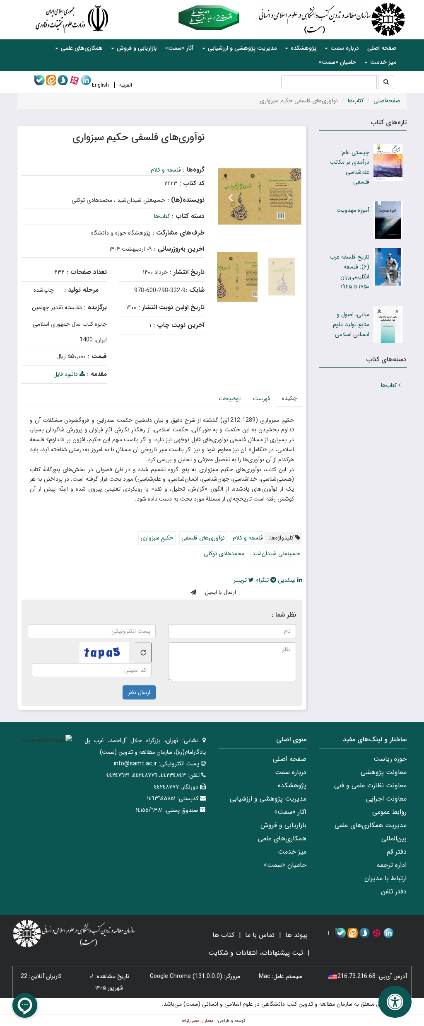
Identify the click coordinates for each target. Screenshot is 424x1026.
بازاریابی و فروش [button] (136, 48)
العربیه (125, 85)
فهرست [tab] (261, 398)
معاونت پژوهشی (384, 772)
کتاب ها (223, 935)
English (100, 85)
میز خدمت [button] (382, 62)
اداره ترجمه (392, 865)
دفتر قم (397, 852)
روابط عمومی (389, 812)
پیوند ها (296, 935)
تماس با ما (260, 935)
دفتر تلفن (394, 891)
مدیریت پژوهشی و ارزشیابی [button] (241, 48)
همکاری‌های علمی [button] (81, 48)
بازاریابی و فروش (283, 825)
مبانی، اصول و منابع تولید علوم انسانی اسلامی (351, 324)
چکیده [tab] (289, 398)
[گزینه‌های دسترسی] (395, 1002)
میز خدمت (292, 852)
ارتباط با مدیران (385, 878)
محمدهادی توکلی (224, 553)
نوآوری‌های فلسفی (203, 537)
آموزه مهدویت (353, 210)
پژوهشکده (292, 785)
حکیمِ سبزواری (156, 537)
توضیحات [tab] (230, 398)
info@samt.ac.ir (135, 763)
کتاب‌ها (356, 100)
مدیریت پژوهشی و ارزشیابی (268, 799)
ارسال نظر (139, 692)
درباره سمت (290, 772)
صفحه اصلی (381, 48)
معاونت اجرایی (386, 799)
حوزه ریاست (390, 759)
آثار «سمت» (179, 48)
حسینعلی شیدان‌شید (276, 553)
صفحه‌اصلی (386, 100)
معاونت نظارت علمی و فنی (370, 785)
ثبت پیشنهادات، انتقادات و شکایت (255, 953)
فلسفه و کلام (166, 169)
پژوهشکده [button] (302, 48)
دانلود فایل (66, 374)
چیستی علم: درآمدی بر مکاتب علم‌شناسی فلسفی (349, 167)
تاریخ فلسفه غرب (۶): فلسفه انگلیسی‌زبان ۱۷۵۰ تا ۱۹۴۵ (349, 271)
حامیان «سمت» (337, 62)
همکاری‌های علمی (282, 838)
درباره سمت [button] (344, 48)
